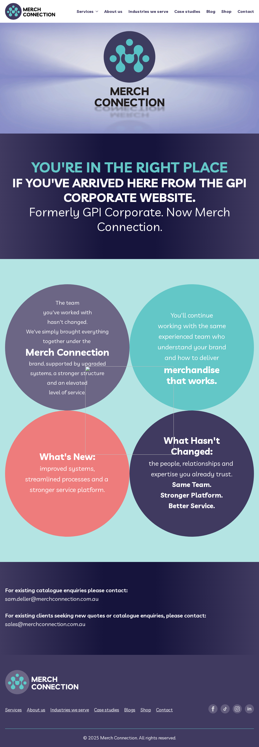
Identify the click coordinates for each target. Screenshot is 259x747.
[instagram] (237, 708)
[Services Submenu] (96, 11)
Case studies (187, 11)
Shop (226, 11)
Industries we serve (148, 11)
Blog (210, 11)
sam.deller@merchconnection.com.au (52, 598)
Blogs (129, 710)
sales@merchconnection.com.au (45, 624)
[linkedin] (249, 708)
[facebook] (213, 708)
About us (113, 11)
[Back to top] (249, 737)
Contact (246, 11)
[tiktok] (225, 708)
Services (85, 11)
